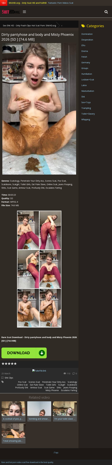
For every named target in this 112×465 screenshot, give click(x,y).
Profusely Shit (21, 387)
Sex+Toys (86, 102)
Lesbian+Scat (87, 79)
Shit (83, 96)
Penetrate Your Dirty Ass (53, 382)
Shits (59, 387)
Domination (87, 34)
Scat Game (49, 387)
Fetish (84, 56)
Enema (84, 51)
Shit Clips (9, 377)
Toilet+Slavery (88, 113)
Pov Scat (22, 382)
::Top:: (56, 452)
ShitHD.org (11, 12)
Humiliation (86, 73)
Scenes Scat (34, 382)
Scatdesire (72, 384)
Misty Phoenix (52, 390)
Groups (84, 68)
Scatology (72, 382)
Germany (85, 62)
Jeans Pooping (70, 387)
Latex (84, 85)
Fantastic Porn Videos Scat (60, 2)
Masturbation (87, 91)
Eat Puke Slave (37, 384)
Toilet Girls (51, 384)
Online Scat (22, 384)
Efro (83, 45)
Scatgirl (61, 384)
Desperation (87, 39)
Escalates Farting (69, 390)
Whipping (85, 119)
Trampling (86, 108)
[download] (24, 353)
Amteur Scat (36, 387)
